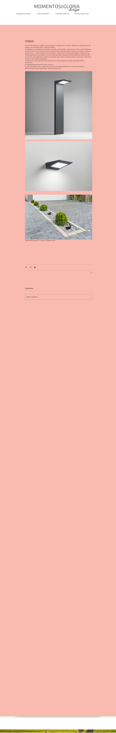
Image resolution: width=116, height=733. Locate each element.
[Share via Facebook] (26, 267)
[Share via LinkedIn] (35, 267)
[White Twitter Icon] (61, 726)
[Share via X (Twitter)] (30, 267)
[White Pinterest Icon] (58, 726)
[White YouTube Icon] (65, 726)
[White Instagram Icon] (54, 726)
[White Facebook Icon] (50, 726)
